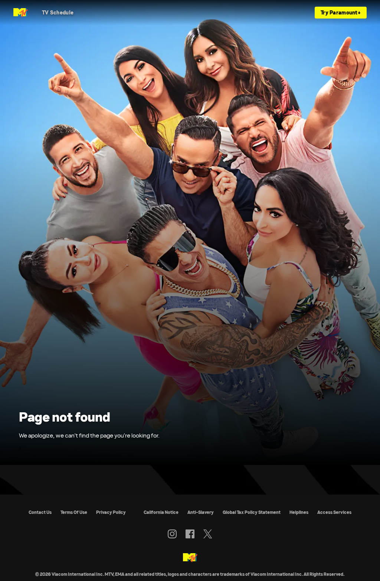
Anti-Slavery (200, 512)
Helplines (298, 512)
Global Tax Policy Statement (252, 512)
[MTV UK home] (20, 12)
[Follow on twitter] (207, 533)
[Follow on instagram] (172, 533)
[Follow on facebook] (190, 533)
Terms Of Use (73, 512)
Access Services (334, 512)
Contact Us (40, 512)
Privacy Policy (111, 512)
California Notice (161, 512)
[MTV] (190, 558)
